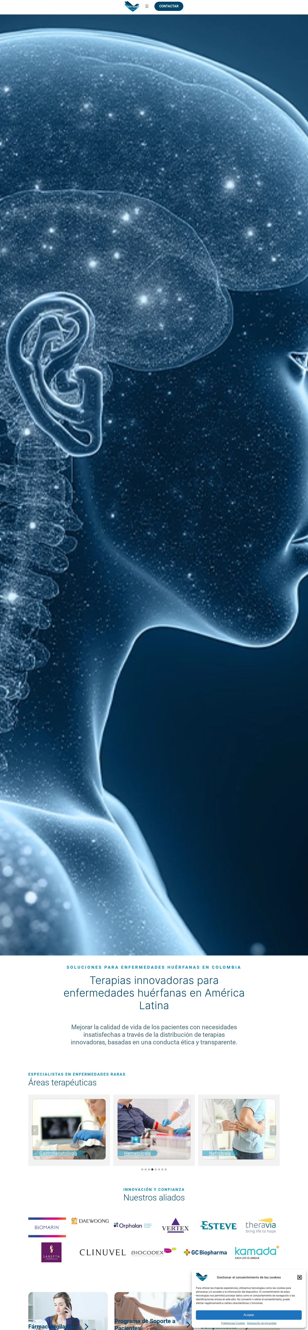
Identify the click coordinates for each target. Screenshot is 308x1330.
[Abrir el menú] (146, 6)
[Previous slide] (35, 1130)
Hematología (52, 1153)
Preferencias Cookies (233, 1323)
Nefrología (135, 1153)
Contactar (169, 6)
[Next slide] (273, 1130)
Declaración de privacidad (261, 1323)
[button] (300, 1277)
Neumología (221, 1153)
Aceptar (248, 1315)
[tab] (142, 1169)
